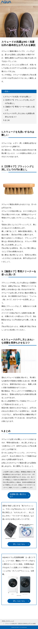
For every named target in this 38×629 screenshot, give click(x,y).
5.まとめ (6, 120)
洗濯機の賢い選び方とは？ (18, 495)
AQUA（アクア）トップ (8, 621)
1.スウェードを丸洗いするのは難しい (17, 97)
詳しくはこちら (19, 544)
